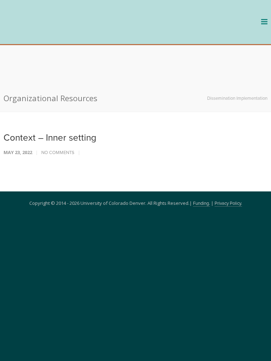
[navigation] (46, 32)
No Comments (57, 113)
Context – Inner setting (50, 98)
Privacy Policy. (228, 164)
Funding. (201, 164)
